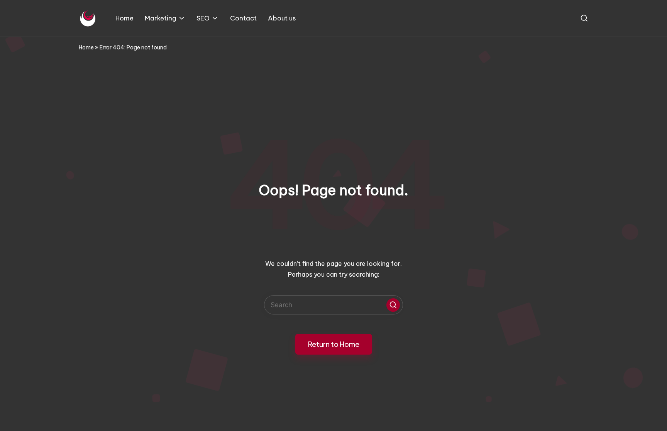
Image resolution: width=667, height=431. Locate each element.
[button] (393, 305)
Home (86, 47)
